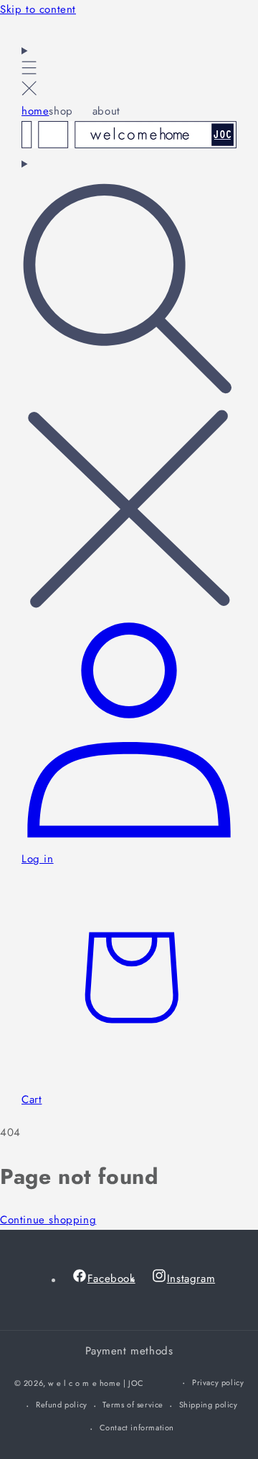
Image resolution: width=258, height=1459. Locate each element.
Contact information (137, 1427)
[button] (29, 72)
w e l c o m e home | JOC (95, 1383)
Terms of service (132, 1404)
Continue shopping (48, 1220)
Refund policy (61, 1404)
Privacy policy (218, 1382)
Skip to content (38, 9)
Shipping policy (208, 1404)
